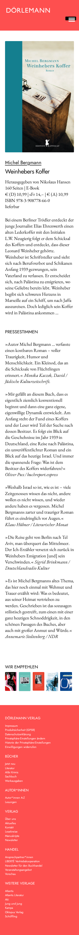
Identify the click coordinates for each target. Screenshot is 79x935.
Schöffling (11, 916)
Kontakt (9, 827)
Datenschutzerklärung (18, 734)
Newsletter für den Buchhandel (23, 866)
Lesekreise (11, 831)
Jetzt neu (10, 764)
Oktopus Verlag (14, 912)
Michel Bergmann (23, 162)
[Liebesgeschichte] (25, 681)
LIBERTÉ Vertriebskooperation (22, 861)
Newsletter (11, 840)
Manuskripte (12, 836)
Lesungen (11, 802)
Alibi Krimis (11, 772)
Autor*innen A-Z (15, 798)
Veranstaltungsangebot (18, 870)
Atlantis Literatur (14, 895)
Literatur (9, 768)
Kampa (9, 908)
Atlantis (9, 891)
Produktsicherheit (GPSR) (20, 730)
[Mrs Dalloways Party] (11, 681)
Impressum (11, 726)
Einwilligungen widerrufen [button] (20, 747)
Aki (7, 899)
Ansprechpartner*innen (19, 857)
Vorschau (10, 874)
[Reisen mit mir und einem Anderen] (52, 681)
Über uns (10, 819)
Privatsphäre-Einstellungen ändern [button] (25, 738)
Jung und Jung (13, 904)
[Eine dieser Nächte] (66, 681)
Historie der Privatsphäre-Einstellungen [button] (28, 742)
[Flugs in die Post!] (39, 681)
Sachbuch (11, 776)
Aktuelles (10, 823)
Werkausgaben (14, 781)
